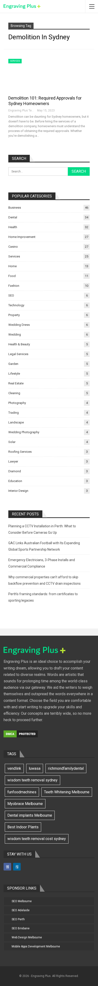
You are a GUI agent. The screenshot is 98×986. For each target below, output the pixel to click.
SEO (11, 295)
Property (14, 315)
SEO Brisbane (20, 928)
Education (15, 481)
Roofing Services (20, 451)
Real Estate (16, 383)
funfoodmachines (21, 792)
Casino (13, 246)
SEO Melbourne (22, 901)
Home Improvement (21, 237)
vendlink (14, 768)
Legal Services (18, 354)
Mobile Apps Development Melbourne (36, 946)
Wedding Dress (19, 325)
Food (12, 276)
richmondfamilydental (66, 768)
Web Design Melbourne (27, 937)
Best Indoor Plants (23, 827)
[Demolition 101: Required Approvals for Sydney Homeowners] (33, 75)
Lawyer (13, 461)
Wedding (14, 334)
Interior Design (18, 491)
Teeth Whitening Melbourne (66, 792)
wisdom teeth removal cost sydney (36, 838)
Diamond (14, 471)
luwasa (34, 768)
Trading (13, 412)
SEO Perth (18, 919)
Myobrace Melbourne (25, 803)
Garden (13, 364)
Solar (11, 442)
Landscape (16, 422)
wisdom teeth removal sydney (32, 780)
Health (12, 227)
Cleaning (14, 393)
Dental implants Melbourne (29, 815)
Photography (17, 403)
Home (12, 266)
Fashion (13, 285)
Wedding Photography (23, 432)
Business (14, 207)
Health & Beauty (19, 344)
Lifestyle (14, 373)
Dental (12, 217)
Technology (16, 305)
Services (15, 61)
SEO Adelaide (20, 910)
